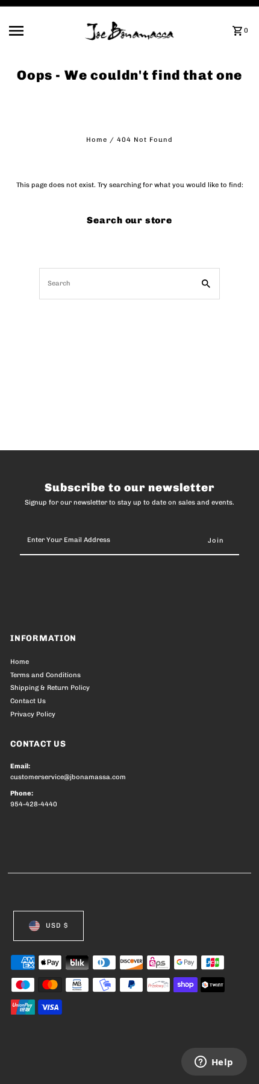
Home (96, 140)
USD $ (57, 925)
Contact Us (28, 701)
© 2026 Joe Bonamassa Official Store (74, 1061)
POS (152, 1061)
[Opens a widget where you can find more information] (214, 1063)
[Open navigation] (43, 31)
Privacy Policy (32, 714)
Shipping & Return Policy (50, 688)
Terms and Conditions (45, 675)
